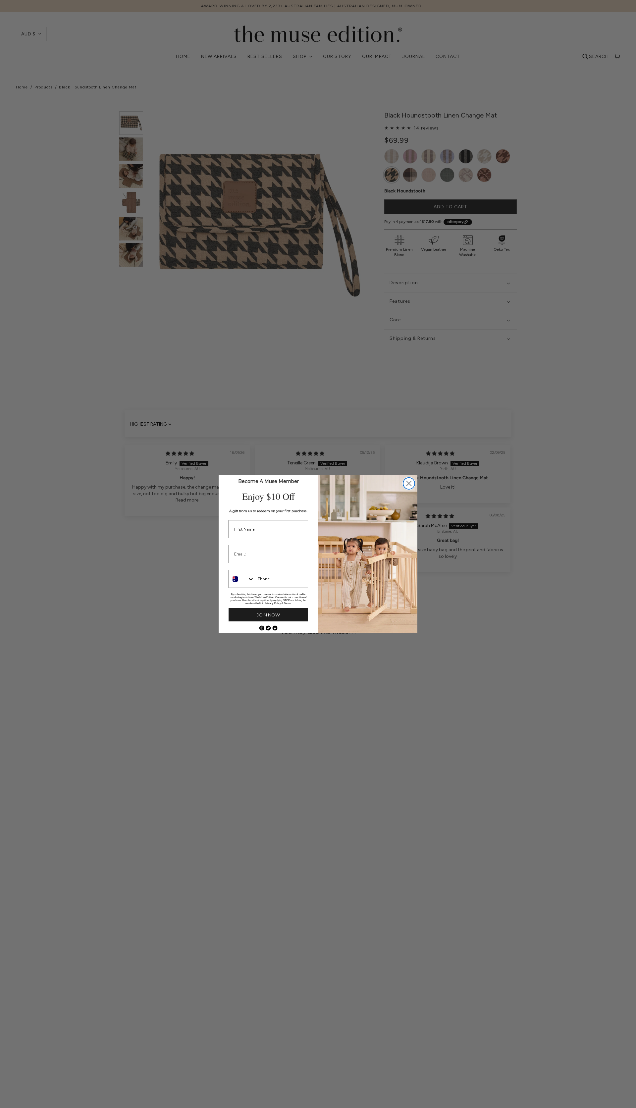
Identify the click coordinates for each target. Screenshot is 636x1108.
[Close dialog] (409, 483)
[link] (261, 628)
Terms (287, 603)
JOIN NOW (268, 614)
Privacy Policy (273, 603)
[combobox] (241, 579)
